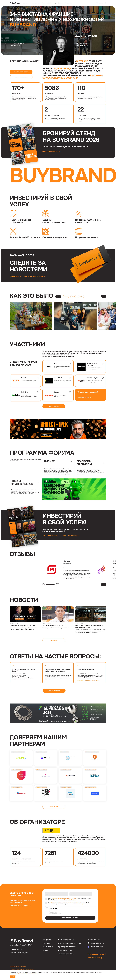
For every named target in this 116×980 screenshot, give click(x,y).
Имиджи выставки (65, 950)
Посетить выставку (21, 77)
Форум (55, 3)
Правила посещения (66, 940)
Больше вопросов (54, 690)
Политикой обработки (70, 900)
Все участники (54, 406)
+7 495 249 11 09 (16, 949)
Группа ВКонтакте (97, 943)
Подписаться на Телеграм (33, 276)
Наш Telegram (95, 940)
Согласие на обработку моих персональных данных (64, 898)
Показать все (54, 806)
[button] (102, 296)
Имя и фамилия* (50, 894)
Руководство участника (67, 947)
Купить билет (14, 276)
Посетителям (36, 3)
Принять (13, 976)
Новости (60, 3)
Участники (46, 943)
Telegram (99, 3)
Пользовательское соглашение (18, 966)
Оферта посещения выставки (69, 943)
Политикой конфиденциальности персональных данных (24, 973)
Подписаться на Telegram (19, 905)
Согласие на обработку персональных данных (21, 969)
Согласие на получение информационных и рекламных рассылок (68, 902)
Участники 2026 (46, 3)
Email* (72, 894)
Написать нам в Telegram (19, 953)
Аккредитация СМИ (65, 954)
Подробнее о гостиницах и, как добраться (88, 680)
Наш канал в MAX (96, 947)
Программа (46, 940)
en (105, 3)
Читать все (53, 640)
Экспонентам (27, 3)
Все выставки (69, 3)
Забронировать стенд (21, 72)
